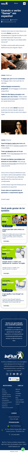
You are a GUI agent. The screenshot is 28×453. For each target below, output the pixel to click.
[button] (24, 3)
